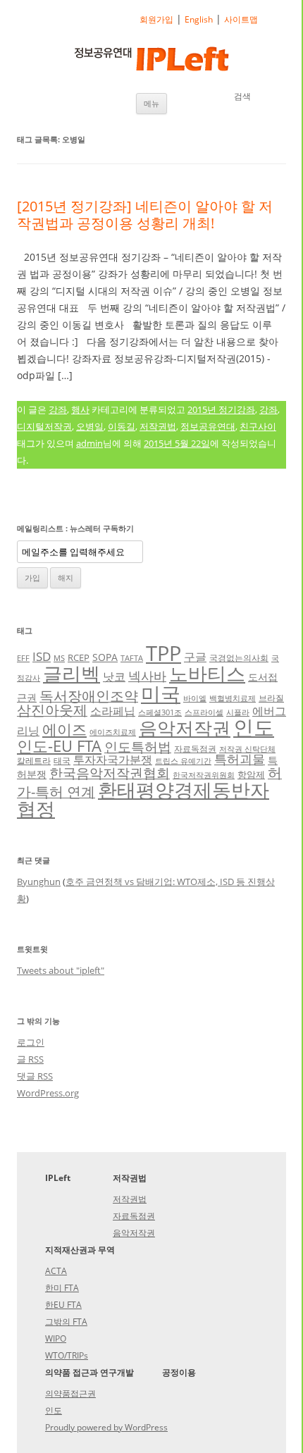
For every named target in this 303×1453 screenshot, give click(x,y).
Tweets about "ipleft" (60, 970)
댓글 (35, 1076)
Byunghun (39, 881)
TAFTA (131, 658)
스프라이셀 (204, 712)
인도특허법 (137, 746)
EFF (23, 658)
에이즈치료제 (112, 732)
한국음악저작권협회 (109, 772)
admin (89, 443)
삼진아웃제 (52, 709)
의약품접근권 (70, 1393)
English (199, 19)
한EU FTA (63, 1305)
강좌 (58, 409)
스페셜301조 (160, 712)
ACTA (56, 1271)
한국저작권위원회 (204, 775)
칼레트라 (34, 760)
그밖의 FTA (66, 1322)
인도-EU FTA (59, 745)
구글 (195, 656)
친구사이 (258, 426)
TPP (163, 653)
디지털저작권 (44, 426)
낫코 (114, 676)
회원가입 (156, 19)
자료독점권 (195, 748)
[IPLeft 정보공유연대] (151, 61)
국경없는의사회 (238, 657)
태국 (62, 760)
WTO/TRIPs (66, 1355)
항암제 (251, 774)
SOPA (105, 657)
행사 (80, 409)
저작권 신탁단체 (247, 749)
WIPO (55, 1338)
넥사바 (147, 675)
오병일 (90, 426)
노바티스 (207, 673)
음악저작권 (184, 728)
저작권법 (158, 426)
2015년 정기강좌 (221, 409)
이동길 (121, 426)
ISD (41, 656)
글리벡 (71, 673)
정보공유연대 (207, 426)
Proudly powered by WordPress (106, 1427)
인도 (253, 727)
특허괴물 (239, 758)
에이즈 (64, 729)
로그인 (30, 1042)
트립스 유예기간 (183, 761)
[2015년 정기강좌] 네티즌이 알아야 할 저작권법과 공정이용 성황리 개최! (145, 215)
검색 (242, 96)
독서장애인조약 (88, 695)
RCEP (78, 657)
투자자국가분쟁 (112, 759)
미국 (160, 693)
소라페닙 (112, 711)
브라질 (271, 697)
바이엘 (194, 698)
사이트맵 (241, 19)
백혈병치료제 (232, 698)
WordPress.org (48, 1093)
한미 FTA (62, 1288)
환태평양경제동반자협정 (143, 799)
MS (59, 658)
